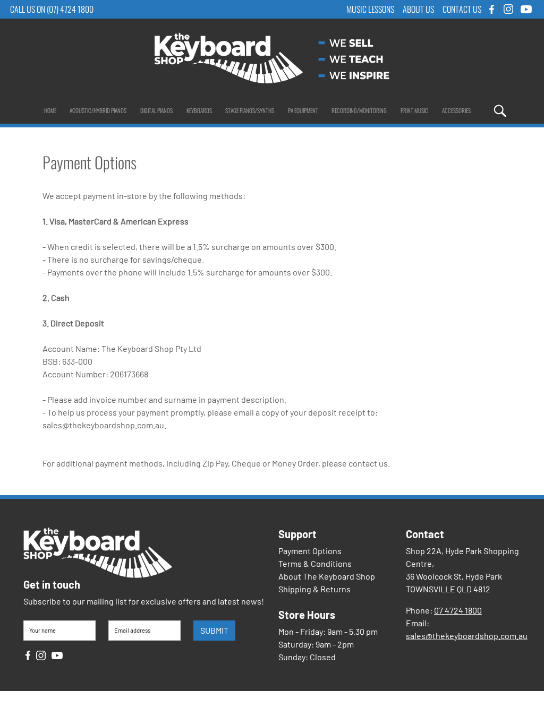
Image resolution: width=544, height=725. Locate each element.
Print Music (414, 110)
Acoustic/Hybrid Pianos (98, 110)
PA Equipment (303, 110)
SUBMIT (214, 630)
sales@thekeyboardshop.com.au (467, 636)
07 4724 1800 (458, 610)
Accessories (456, 110)
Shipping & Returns (314, 589)
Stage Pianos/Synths (249, 110)
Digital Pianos (156, 110)
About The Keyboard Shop (326, 576)
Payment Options (310, 551)
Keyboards (199, 110)
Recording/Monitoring (359, 110)
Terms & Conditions (315, 563)
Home (50, 110)
